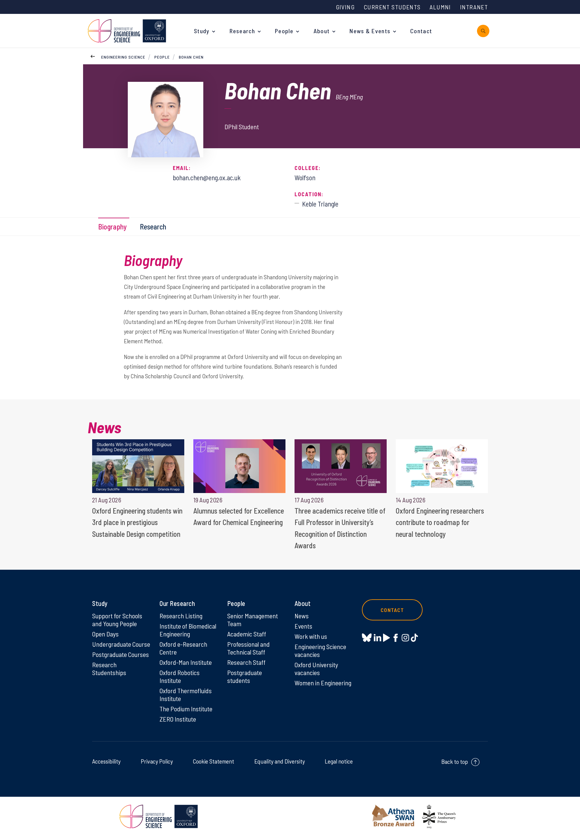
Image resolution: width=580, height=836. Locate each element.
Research (242, 31)
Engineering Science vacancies (320, 650)
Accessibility (106, 761)
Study (202, 31)
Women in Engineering (323, 683)
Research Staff (246, 662)
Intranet (474, 7)
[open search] (483, 31)
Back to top (454, 761)
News (302, 616)
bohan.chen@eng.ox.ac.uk (207, 177)
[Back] (93, 55)
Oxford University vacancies (316, 668)
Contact (421, 31)
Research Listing (181, 616)
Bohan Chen (191, 56)
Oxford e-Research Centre (183, 648)
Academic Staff (246, 634)
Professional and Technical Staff (248, 648)
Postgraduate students (244, 676)
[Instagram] (405, 637)
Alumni (440, 7)
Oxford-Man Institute (186, 662)
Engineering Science (123, 56)
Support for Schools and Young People (117, 619)
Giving (345, 7)
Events (303, 626)
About (322, 31)
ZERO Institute (178, 719)
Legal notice (339, 761)
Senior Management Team (252, 619)
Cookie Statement (213, 761)
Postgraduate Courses (120, 654)
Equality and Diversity (279, 761)
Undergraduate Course (121, 644)
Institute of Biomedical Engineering (188, 630)
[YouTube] (386, 637)
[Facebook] (396, 637)
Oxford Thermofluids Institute (186, 694)
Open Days (105, 634)
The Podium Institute (186, 709)
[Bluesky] (367, 638)
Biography (112, 226)
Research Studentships (109, 668)
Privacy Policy (157, 761)
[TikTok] (414, 637)
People (284, 31)
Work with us (311, 636)
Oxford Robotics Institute (180, 676)
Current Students (392, 7)
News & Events (370, 31)
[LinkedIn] (377, 637)
